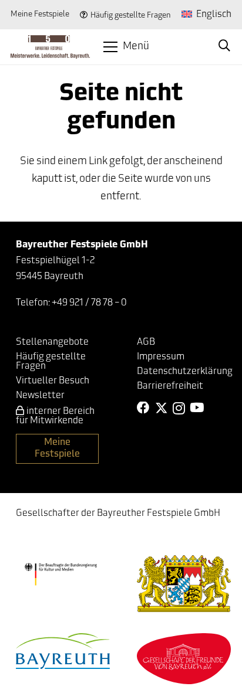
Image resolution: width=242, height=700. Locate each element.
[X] (161, 408)
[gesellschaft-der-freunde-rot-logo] (184, 658)
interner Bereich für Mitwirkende (55, 416)
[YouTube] (197, 408)
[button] (126, 47)
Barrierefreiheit (170, 386)
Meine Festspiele (40, 14)
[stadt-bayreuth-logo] (63, 651)
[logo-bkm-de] (60, 574)
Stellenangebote (52, 342)
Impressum (160, 357)
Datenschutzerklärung (185, 371)
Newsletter (40, 395)
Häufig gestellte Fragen (130, 15)
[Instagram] (179, 409)
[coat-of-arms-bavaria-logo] (184, 583)
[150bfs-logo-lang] (50, 47)
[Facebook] (143, 408)
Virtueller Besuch (52, 381)
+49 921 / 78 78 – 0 (89, 303)
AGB (146, 342)
